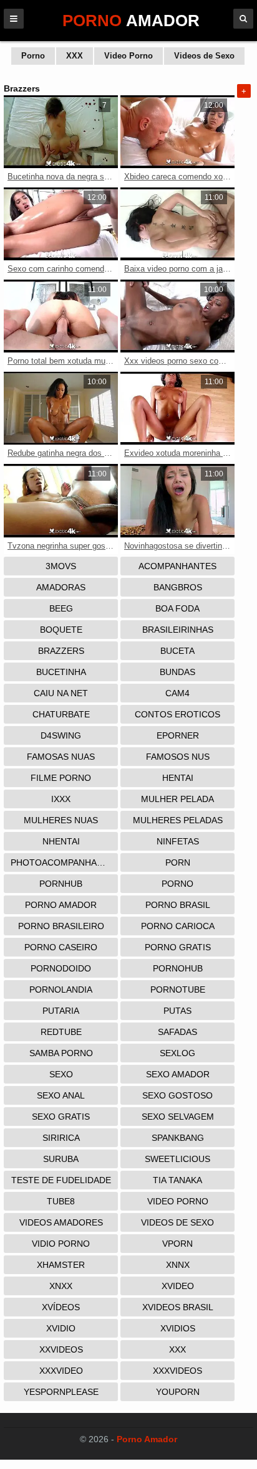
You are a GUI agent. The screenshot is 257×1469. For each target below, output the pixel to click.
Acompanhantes (177, 566)
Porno (33, 55)
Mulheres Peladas (178, 820)
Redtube (61, 1032)
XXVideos (61, 1349)
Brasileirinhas (177, 630)
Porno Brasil (177, 905)
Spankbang (178, 1138)
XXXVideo (61, 1371)
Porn (177, 862)
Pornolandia (60, 989)
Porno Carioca (178, 926)
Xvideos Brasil (177, 1307)
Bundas (177, 672)
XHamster (61, 1265)
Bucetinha (61, 672)
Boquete (61, 630)
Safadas (177, 1032)
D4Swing (61, 735)
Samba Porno (61, 1053)
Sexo (61, 1074)
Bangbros (177, 587)
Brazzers (61, 651)
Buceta (177, 651)
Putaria (60, 1011)
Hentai (177, 778)
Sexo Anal (61, 1095)
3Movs (61, 566)
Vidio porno (61, 1244)
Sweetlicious (177, 1159)
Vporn (177, 1244)
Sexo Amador (178, 1074)
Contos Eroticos (177, 714)
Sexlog (177, 1053)
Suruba (61, 1159)
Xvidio (60, 1328)
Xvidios (177, 1328)
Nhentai (61, 841)
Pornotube (177, 989)
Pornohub (178, 968)
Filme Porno (61, 778)
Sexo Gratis (61, 1117)
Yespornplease (61, 1392)
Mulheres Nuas (61, 820)
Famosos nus (178, 757)
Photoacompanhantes (64, 862)
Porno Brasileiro (61, 926)
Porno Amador (61, 905)
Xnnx (178, 1265)
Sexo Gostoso (177, 1095)
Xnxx (60, 1286)
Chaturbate (61, 714)
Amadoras (60, 587)
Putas (177, 1011)
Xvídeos (61, 1307)
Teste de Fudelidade (61, 1180)
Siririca (61, 1138)
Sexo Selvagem (178, 1117)
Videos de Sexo (204, 55)
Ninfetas (178, 841)
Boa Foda (177, 608)
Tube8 (61, 1201)
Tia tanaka (177, 1180)
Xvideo (178, 1286)
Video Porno (128, 55)
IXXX (60, 799)
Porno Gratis (178, 947)
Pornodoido (61, 968)
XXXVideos (177, 1371)
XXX (74, 55)
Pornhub (60, 884)
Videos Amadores (61, 1222)
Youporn (178, 1392)
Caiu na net (61, 693)
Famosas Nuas (61, 757)
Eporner (178, 735)
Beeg (61, 608)
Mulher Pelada (177, 799)
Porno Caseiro (60, 947)
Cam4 (177, 693)
